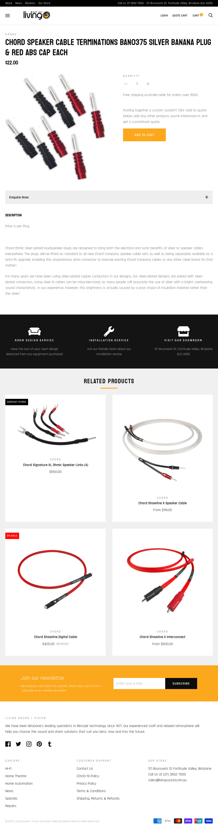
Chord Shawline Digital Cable (55, 637)
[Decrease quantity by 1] (126, 84)
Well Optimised (90, 821)
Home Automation (19, 783)
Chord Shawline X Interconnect (162, 637)
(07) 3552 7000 (174, 774)
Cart (197, 15)
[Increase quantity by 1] (148, 84)
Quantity (131, 76)
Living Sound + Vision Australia (32, 821)
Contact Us (85, 768)
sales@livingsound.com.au (167, 780)
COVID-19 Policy (88, 776)
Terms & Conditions (91, 790)
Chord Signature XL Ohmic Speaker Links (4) (55, 465)
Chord (11, 34)
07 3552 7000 (135, 3)
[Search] (210, 15)
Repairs (10, 805)
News (18, 3)
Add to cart (144, 135)
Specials (11, 798)
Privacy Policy (86, 783)
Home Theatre (15, 776)
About (8, 3)
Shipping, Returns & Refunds (98, 798)
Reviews (30, 3)
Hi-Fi (8, 768)
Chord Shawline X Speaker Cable (162, 503)
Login (164, 15)
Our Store (44, 3)
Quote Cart (179, 15)
